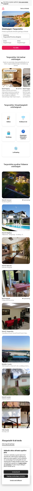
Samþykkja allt (16, 472)
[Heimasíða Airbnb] (3, 8)
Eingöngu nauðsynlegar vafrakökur (16, 476)
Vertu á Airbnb (24, 8)
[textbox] (9, 43)
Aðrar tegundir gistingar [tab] (8, 444)
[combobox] (16, 37)
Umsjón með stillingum (16, 480)
